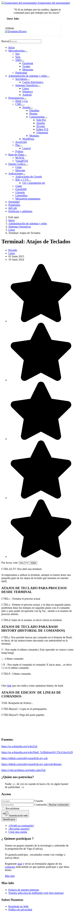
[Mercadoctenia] (26, 51)
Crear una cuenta (17, 831)
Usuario (38, 800)
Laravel (26, 148)
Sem (17, 56)
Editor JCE (42, 129)
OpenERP (21, 189)
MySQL (20, 157)
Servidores (21, 78)
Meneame (27, 69)
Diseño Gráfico (16, 164)
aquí (19, 863)
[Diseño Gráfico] (26, 164)
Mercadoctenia (16, 50)
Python (19, 151)
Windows (27, 91)
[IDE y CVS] (29, 180)
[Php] (21, 146)
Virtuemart (42, 132)
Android (27, 94)
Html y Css (21, 101)
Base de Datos (16, 154)
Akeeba (40, 123)
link (9, 685)
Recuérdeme (12, 808)
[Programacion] (25, 98)
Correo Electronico (32, 82)
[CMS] (23, 105)
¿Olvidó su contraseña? (21, 825)
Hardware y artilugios (20, 211)
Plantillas (34, 110)
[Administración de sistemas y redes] (48, 76)
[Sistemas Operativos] (39, 86)
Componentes (36, 116)
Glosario (20, 192)
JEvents (40, 126)
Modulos (34, 135)
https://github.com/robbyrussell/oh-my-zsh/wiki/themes (31, 764)
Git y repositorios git (33, 182)
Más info (10, 875)
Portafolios (14, 204)
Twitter (26, 66)
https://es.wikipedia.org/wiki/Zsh (19, 746)
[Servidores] (28, 79)
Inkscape (20, 170)
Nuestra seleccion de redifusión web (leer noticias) (36, 892)
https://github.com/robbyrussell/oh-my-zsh (24, 758)
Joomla (26, 107)
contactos (10, 866)
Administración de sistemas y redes (27, 75)
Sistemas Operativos (26, 85)
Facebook (27, 63)
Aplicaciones (15, 173)
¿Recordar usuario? (19, 828)
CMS (18, 104)
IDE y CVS (21, 179)
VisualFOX (21, 160)
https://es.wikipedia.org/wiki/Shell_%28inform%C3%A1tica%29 (37, 752)
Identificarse (9, 819)
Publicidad (21, 72)
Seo (17, 53)
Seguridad (14, 201)
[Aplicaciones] (24, 174)
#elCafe (12, 208)
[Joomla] (31, 108)
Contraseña (40, 804)
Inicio (11, 47)
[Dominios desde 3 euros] (16, 31)
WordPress (28, 138)
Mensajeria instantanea (27, 198)
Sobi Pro (41, 119)
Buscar (5, 41)
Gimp (18, 167)
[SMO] (22, 61)
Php (17, 145)
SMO (18, 60)
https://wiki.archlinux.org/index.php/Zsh (23, 770)
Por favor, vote (9, 562)
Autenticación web (18, 815)
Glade (18, 186)
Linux (25, 88)
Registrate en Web (18, 906)
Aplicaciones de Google (28, 176)
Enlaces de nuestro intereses (23, 889)
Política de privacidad (20, 909)
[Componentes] (45, 117)
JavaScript (21, 141)
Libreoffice (21, 195)
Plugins (33, 113)
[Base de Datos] (25, 155)
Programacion (16, 97)
